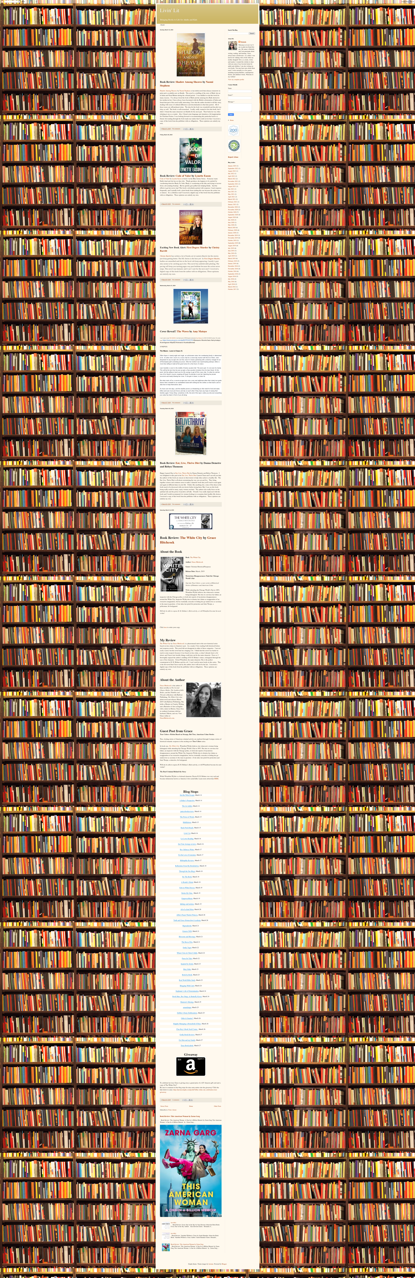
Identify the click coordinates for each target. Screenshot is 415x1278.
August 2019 (232, 246)
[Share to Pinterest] (193, 129)
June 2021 (231, 191)
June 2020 (231, 222)
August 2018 (232, 276)
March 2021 (231, 199)
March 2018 (231, 287)
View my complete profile (236, 79)
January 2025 (232, 166)
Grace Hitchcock (197, 562)
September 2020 (233, 215)
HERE (216, 779)
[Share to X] (189, 129)
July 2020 (231, 220)
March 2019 (231, 258)
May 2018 (231, 281)
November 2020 (233, 210)
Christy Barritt (165, 256)
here (165, 627)
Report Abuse (233, 157)
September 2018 (233, 274)
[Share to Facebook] (191, 129)
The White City (191, 537)
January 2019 (232, 263)
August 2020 (232, 217)
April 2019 (231, 256)
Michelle (243, 42)
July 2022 (231, 173)
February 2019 (232, 261)
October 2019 (232, 240)
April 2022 (231, 176)
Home (191, 1106)
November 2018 (233, 269)
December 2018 (233, 266)
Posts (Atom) (172, 1110)
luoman (211, 1264)
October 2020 (232, 212)
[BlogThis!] (186, 129)
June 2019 (231, 251)
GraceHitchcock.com (167, 718)
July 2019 (231, 248)
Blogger (224, 1264)
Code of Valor (183, 176)
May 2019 (231, 253)
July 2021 (231, 189)
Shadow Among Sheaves (189, 82)
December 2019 (233, 235)
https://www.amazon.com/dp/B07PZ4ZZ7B (178, 340)
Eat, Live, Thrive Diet (188, 463)
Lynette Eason (203, 176)
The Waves (183, 331)
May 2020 (231, 225)
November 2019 (233, 238)
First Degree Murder (197, 247)
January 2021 (232, 204)
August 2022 (232, 171)
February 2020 (232, 230)
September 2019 (233, 243)
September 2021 (233, 184)
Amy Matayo (200, 331)
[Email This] (184, 129)
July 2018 (231, 279)
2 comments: (176, 1100)
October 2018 (232, 271)
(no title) (173, 1222)
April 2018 (231, 284)
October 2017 (232, 289)
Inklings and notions (187, 904)
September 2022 (233, 168)
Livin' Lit (169, 10)
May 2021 (231, 194)
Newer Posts (164, 1106)
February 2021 (232, 202)
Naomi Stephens (185, 91)
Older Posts (217, 1106)
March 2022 (231, 179)
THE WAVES (172, 338)
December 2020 (233, 207)
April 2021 (231, 197)
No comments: (176, 129)
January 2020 (232, 233)
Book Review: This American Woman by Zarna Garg (180, 1116)
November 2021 (233, 181)
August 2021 (232, 186)
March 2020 (231, 227)
